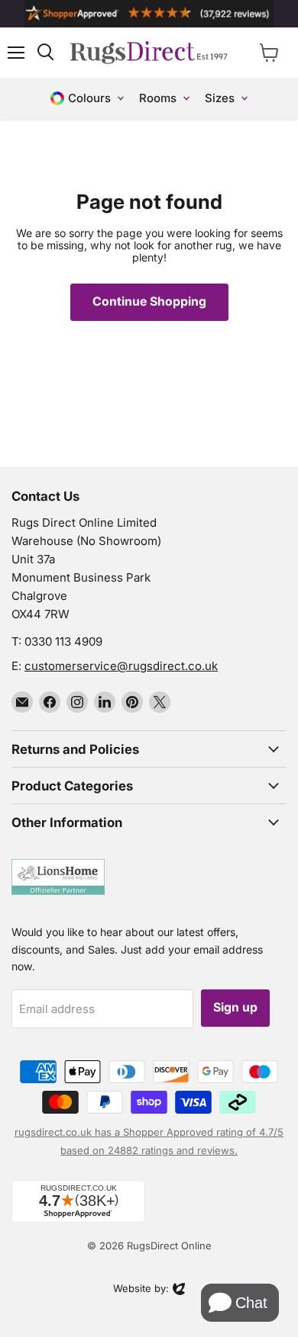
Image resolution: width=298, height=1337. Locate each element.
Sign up (235, 1007)
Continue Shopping (149, 301)
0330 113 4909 (63, 641)
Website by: (141, 1289)
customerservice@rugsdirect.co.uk (121, 666)
